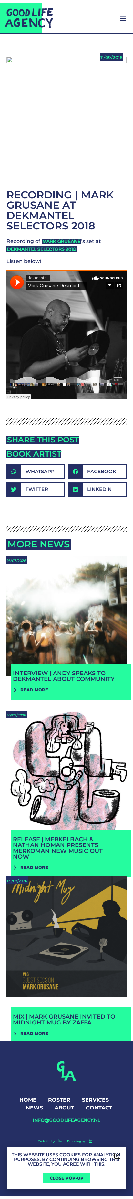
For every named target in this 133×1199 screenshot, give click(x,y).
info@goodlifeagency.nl (66, 1120)
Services (95, 1100)
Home (27, 1100)
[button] (35, 471)
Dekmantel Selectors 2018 (41, 249)
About (64, 1108)
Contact (99, 1108)
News (34, 1108)
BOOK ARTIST (33, 454)
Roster (59, 1100)
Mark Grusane (61, 241)
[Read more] (66, 627)
